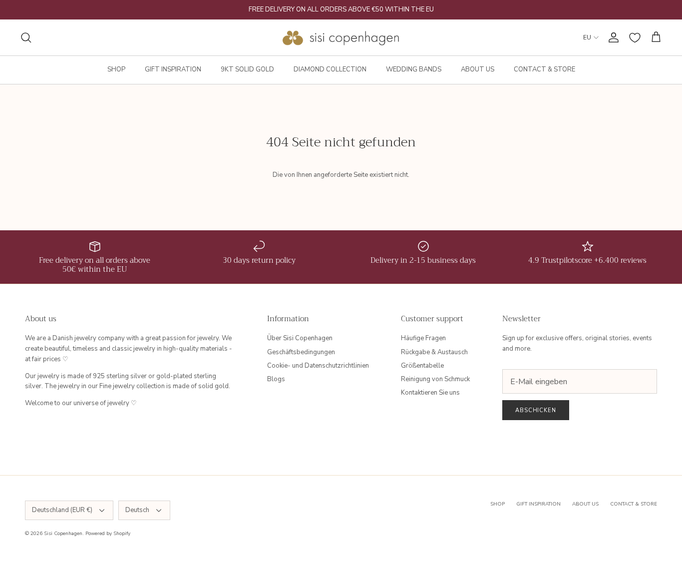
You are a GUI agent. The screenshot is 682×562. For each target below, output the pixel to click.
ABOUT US (477, 69)
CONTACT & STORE (544, 69)
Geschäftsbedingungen (301, 352)
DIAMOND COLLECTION (330, 69)
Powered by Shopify (107, 533)
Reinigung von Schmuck (435, 379)
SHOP (116, 69)
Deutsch (137, 510)
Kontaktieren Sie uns (430, 392)
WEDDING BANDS (413, 69)
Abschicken (535, 410)
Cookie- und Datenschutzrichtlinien (318, 365)
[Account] (612, 37)
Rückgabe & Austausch (434, 352)
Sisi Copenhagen (63, 533)
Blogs (276, 379)
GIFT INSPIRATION (173, 69)
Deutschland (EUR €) (62, 510)
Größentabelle (422, 365)
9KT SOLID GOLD (247, 69)
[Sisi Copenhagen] (341, 37)
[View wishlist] (635, 37)
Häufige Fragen (423, 338)
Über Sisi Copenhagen (300, 338)
